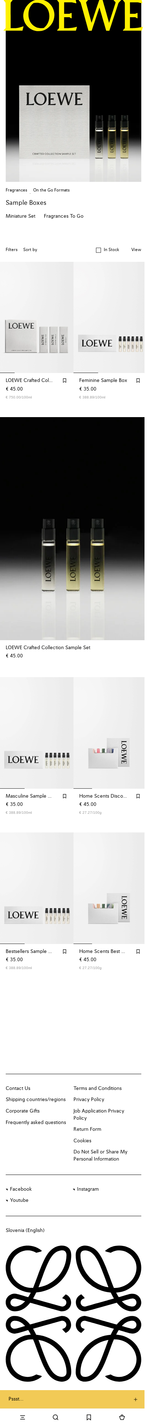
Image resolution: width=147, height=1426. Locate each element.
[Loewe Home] (73, 15)
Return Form (87, 1129)
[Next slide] (134, 528)
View (136, 250)
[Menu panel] (22, 1417)
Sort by (30, 250)
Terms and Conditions (98, 1088)
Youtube (19, 1200)
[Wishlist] (89, 1417)
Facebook (21, 1189)
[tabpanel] (73, 528)
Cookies (82, 1140)
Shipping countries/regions (36, 1099)
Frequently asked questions (36, 1122)
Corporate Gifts (23, 1111)
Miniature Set (20, 216)
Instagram (88, 1189)
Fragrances (16, 190)
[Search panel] (55, 1417)
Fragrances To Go (63, 216)
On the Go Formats (51, 190)
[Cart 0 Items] (122, 1417)
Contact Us (18, 1088)
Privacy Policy (89, 1099)
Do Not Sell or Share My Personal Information (100, 1155)
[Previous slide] (13, 528)
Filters (11, 250)
